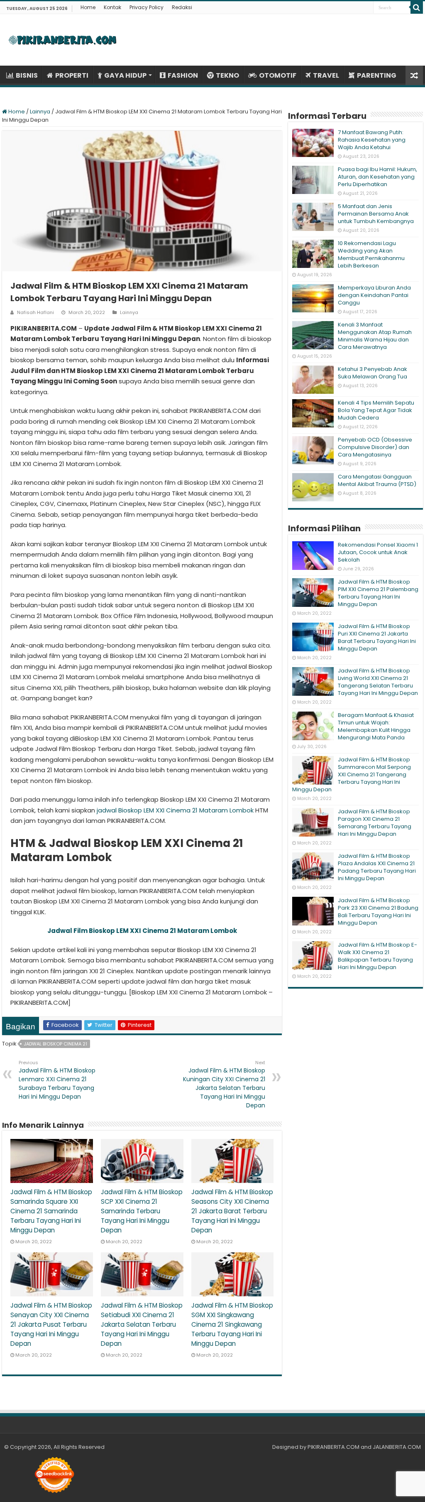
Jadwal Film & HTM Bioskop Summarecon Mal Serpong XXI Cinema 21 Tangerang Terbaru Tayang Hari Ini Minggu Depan (351, 774)
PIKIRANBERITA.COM (333, 1447)
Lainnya (40, 111)
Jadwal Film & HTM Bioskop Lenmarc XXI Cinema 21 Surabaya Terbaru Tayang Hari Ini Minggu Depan (57, 1080)
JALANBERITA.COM (397, 1447)
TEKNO (227, 75)
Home (88, 7)
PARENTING (376, 75)
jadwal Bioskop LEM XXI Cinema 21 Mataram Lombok (175, 810)
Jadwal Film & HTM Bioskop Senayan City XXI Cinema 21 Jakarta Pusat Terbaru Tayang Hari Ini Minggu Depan (51, 1324)
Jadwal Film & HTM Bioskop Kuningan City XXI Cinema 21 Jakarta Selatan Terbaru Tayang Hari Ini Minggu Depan (224, 1084)
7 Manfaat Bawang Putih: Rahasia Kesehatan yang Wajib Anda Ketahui (371, 139)
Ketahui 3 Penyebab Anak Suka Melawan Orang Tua (372, 372)
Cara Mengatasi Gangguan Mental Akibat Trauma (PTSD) (377, 480)
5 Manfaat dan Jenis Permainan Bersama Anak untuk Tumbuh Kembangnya (376, 213)
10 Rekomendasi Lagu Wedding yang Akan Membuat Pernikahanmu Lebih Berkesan (371, 254)
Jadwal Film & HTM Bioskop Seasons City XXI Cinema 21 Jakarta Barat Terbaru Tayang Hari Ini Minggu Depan (232, 1211)
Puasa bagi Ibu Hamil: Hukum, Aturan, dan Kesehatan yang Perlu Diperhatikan (377, 176)
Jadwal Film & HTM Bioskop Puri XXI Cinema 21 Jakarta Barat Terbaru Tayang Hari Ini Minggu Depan (377, 637)
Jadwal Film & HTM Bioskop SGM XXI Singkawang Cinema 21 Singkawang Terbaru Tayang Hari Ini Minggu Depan (232, 1324)
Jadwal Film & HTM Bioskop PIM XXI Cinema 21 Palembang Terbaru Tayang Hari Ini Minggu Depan (378, 593)
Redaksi (182, 7)
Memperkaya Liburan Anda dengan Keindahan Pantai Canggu (374, 295)
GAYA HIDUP (125, 75)
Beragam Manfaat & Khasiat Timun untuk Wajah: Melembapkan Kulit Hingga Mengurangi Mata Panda (376, 726)
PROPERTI (71, 75)
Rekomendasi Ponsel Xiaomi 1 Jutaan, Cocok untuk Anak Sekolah (378, 552)
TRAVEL (326, 75)
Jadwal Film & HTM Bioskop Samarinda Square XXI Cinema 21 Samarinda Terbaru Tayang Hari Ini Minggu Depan (51, 1211)
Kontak (112, 7)
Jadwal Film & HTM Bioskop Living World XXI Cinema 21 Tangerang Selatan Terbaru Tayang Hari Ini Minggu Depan (378, 682)
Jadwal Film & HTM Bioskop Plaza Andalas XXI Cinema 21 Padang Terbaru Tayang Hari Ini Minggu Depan (377, 867)
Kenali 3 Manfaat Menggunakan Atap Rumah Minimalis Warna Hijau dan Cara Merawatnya (375, 336)
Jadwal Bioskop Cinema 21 (55, 1044)
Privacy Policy (146, 7)
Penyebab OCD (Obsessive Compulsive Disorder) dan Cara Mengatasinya (375, 447)
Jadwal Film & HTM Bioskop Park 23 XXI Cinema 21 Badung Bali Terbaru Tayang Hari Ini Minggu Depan (378, 911)
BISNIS (27, 75)
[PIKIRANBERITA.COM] (62, 39)
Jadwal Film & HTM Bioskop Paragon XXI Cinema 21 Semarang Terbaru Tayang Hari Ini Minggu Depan (374, 822)
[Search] (416, 7)
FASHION (183, 75)
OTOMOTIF (277, 75)
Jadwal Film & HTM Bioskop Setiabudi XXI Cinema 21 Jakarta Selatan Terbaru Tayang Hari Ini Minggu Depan (142, 1324)
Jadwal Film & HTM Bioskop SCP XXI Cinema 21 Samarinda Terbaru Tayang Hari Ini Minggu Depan (142, 1211)
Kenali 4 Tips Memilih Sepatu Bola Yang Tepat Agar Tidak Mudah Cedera (376, 410)
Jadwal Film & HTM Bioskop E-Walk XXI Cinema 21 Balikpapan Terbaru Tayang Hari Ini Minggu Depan (377, 956)
